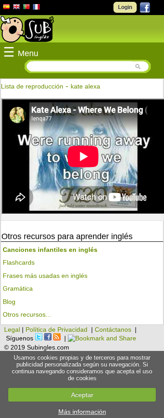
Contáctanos (113, 329)
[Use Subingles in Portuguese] (26, 7)
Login (125, 7)
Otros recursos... (27, 314)
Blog (9, 301)
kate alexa (85, 86)
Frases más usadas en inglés (45, 275)
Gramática (18, 288)
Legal (12, 329)
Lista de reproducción (32, 86)
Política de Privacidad (56, 329)
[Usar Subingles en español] (6, 8)
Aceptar (82, 394)
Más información (82, 411)
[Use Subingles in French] (36, 8)
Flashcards (19, 262)
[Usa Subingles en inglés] (16, 7)
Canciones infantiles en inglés (50, 249)
